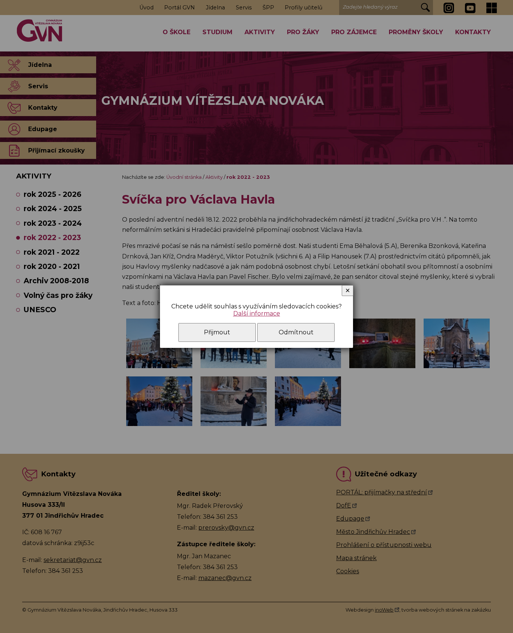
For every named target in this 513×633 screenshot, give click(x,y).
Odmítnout (296, 332)
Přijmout (217, 332)
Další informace (256, 313)
